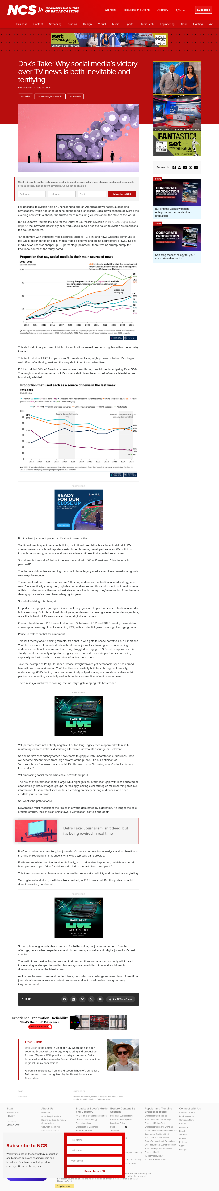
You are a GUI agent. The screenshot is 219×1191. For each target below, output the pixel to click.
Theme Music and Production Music (161, 1130)
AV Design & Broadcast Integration (91, 1115)
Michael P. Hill (13, 1112)
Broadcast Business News (121, 1115)
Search (182, 10)
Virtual (102, 24)
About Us (47, 1108)
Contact (182, 1123)
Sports (129, 24)
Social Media (75, 96)
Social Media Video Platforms (92, 1099)
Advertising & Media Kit (51, 1116)
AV (211, 24)
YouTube (183, 1134)
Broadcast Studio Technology (158, 1119)
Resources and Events (136, 10)
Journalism (25, 96)
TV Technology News (154, 1155)
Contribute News (186, 1119)
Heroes (76, 1096)
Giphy (181, 1145)
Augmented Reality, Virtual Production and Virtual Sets (157, 1136)
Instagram (183, 1149)
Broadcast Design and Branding (159, 1126)
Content (38, 24)
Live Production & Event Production (160, 1144)
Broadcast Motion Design (156, 1123)
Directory (162, 10)
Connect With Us (190, 1108)
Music (115, 24)
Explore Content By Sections (122, 1110)
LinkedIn (183, 1138)
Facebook (183, 1127)
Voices (108, 1099)
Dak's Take (22, 1096)
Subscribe (203, 10)
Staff (10, 1108)
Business (21, 24)
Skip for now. (64, 1186)
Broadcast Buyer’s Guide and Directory (92, 1110)
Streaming (55, 24)
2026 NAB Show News (155, 1159)
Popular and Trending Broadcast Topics (158, 1110)
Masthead (45, 1112)
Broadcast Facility (152, 1152)
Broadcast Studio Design (156, 1115)
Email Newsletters (187, 1116)
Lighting (198, 24)
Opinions (110, 10)
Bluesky (182, 1131)
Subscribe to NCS (187, 1112)
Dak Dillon (26, 87)
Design (87, 24)
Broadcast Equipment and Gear (159, 1148)
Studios (72, 24)
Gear (184, 24)
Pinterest (183, 1142)
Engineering (167, 24)
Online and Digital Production (50, 96)
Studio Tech (147, 24)
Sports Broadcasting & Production (160, 1141)
